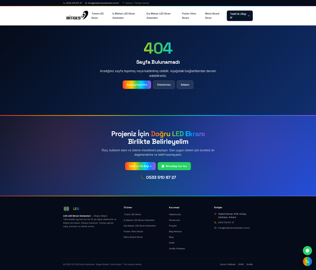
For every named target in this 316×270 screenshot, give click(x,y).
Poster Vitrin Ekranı (189, 15)
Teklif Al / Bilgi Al (238, 15)
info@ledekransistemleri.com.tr (103, 3)
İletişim (185, 84)
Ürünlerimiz (164, 84)
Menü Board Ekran (212, 15)
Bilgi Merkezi (175, 231)
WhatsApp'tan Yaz (176, 166)
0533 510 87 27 (74, 3)
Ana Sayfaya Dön (137, 84)
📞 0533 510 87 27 (158, 177)
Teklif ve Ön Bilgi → (140, 166)
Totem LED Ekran (98, 15)
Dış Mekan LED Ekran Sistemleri (158, 15)
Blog (171, 237)
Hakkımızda (175, 214)
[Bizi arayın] (307, 261)
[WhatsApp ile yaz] (307, 250)
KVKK (171, 242)
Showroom (174, 220)
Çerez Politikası (228, 264)
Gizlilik (249, 264)
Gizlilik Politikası (177, 248)
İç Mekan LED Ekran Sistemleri (123, 15)
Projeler (173, 225)
